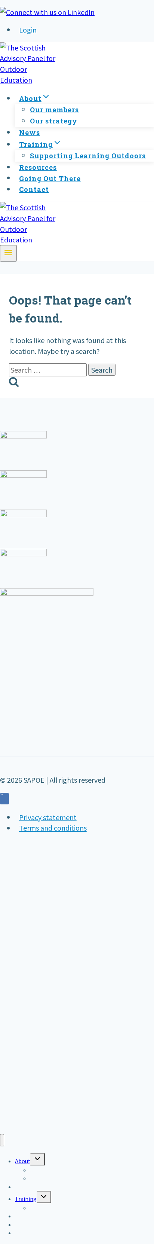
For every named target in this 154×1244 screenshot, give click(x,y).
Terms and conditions (53, 828)
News (29, 132)
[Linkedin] (4, 799)
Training (26, 1198)
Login (28, 29)
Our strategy (53, 120)
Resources (38, 167)
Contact (34, 189)
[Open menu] (8, 253)
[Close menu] (2, 1140)
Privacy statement (48, 817)
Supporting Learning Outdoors (88, 155)
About (22, 1161)
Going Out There (50, 178)
